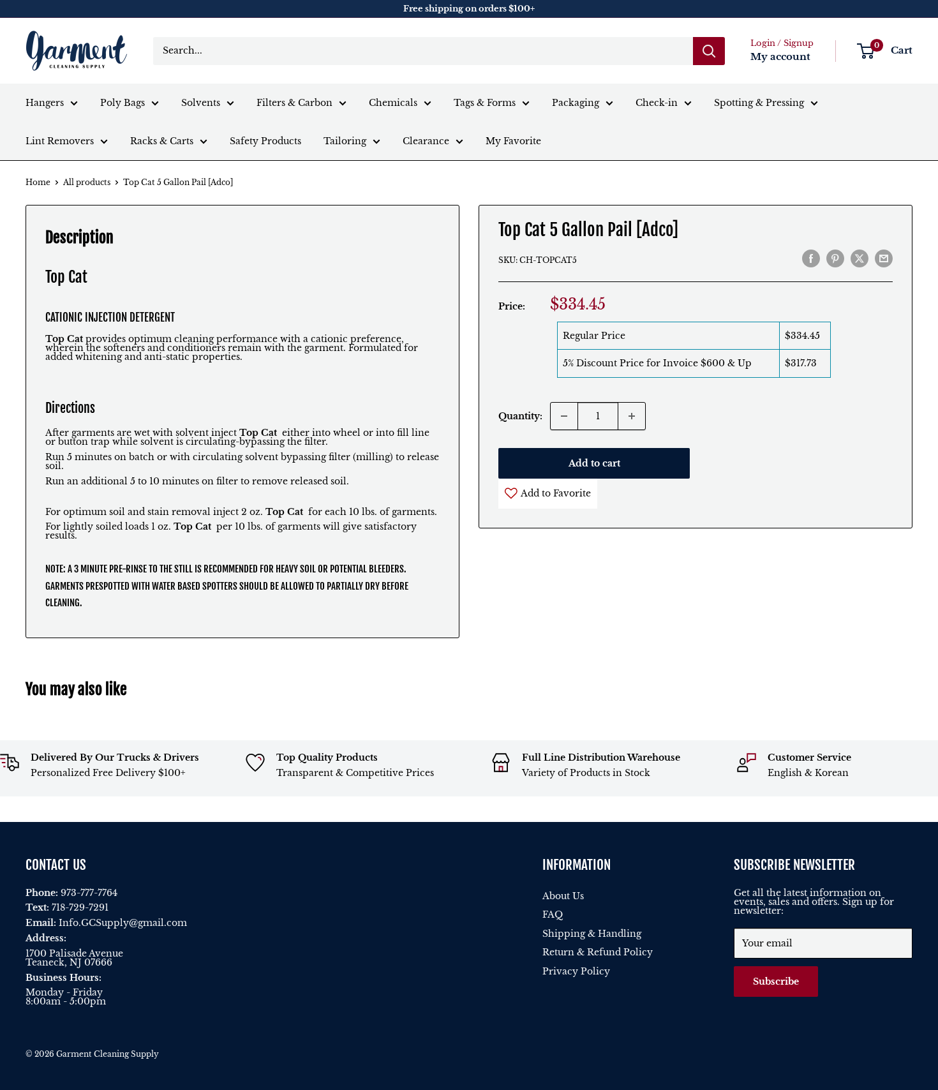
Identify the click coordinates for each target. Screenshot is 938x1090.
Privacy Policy (576, 971)
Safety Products (265, 141)
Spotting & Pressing (759, 102)
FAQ (552, 914)
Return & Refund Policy (597, 952)
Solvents (200, 102)
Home (38, 182)
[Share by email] (884, 258)
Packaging (575, 102)
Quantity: (520, 416)
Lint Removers (60, 141)
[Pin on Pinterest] (835, 258)
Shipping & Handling (591, 933)
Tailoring (345, 141)
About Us (563, 896)
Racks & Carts (161, 141)
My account (780, 56)
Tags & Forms (485, 102)
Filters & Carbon (294, 102)
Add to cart (594, 463)
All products (86, 182)
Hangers (45, 102)
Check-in (657, 102)
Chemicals (393, 102)
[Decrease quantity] (564, 416)
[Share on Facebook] (811, 258)
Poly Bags (122, 102)
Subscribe (776, 981)
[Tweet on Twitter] (859, 258)
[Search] (709, 51)
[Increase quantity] (631, 416)
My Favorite (513, 141)
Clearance (426, 141)
